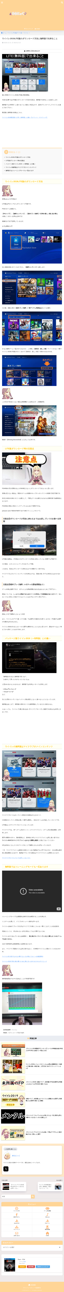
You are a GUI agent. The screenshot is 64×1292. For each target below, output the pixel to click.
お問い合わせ (17, 1235)
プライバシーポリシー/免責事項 (32, 1287)
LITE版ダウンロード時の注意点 (15, 160)
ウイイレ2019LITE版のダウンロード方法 (18, 157)
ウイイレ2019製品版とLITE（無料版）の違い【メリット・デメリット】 (25, 117)
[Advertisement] (46, 14)
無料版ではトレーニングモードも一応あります (20, 170)
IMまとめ (47, 1217)
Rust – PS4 (21, 1259)
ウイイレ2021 (17, 1210)
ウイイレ (14, 1030)
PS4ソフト (47, 1223)
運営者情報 (47, 1229)
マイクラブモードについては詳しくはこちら (16, 858)
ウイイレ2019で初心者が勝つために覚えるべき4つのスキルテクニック (24, 961)
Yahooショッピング (42, 1266)
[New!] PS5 (16, 1223)
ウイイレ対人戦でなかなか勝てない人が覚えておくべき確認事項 (22, 956)
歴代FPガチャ (17, 1217)
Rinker (24, 1261)
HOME (38, 28)
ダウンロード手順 (14, 1032)
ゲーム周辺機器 (47, 1210)
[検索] (33, 1196)
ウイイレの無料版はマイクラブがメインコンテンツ (21, 167)
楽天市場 (30, 1266)
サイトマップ (29, 28)
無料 (22, 1032)
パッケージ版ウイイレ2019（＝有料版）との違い (20, 164)
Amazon (22, 1266)
